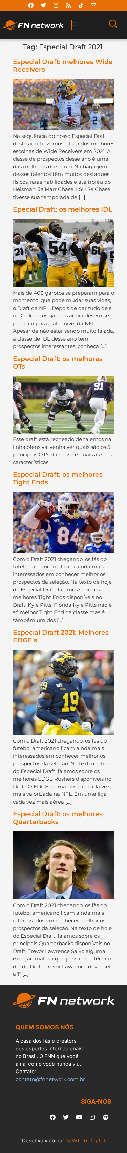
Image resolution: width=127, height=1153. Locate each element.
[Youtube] (79, 1117)
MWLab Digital (86, 1140)
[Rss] (68, 5)
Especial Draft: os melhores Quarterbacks (58, 818)
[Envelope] (93, 5)
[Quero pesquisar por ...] (113, 25)
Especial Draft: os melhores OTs (58, 362)
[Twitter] (43, 5)
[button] (88, 25)
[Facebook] (30, 5)
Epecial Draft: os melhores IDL (62, 209)
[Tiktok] (81, 5)
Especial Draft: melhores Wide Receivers (63, 66)
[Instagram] (55, 5)
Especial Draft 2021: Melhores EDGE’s (61, 636)
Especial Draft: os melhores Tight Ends (58, 478)
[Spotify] (105, 1117)
